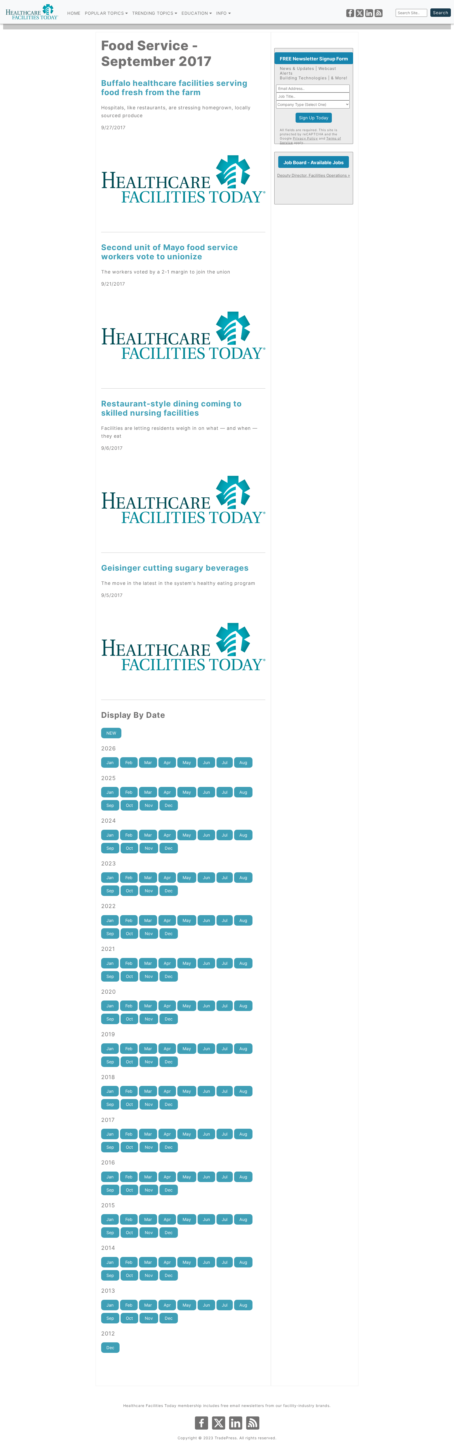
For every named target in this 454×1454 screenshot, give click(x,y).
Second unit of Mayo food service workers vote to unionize (169, 252)
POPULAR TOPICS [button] (105, 13)
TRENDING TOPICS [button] (153, 13)
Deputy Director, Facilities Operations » (313, 175)
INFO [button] (222, 13)
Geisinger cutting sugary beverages (175, 568)
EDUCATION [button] (196, 13)
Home (74, 13)
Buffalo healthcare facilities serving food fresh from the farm (174, 87)
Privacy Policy (305, 138)
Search (440, 12)
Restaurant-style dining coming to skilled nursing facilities (171, 408)
